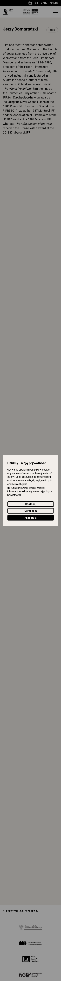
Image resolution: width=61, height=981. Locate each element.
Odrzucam (30, 511)
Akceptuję (31, 518)
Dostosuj (30, 504)
